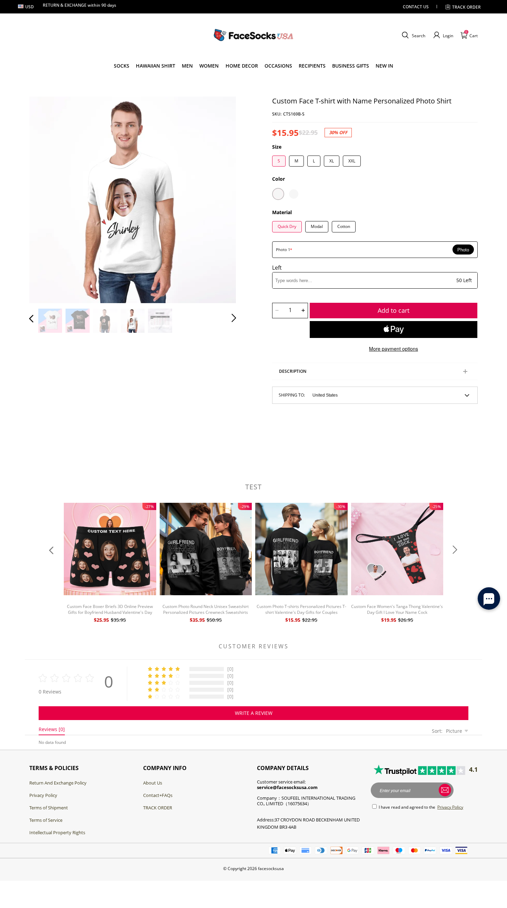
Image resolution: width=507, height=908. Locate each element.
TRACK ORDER (157, 808)
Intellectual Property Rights (57, 832)
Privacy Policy (43, 795)
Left (277, 267)
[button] (412, 35)
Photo (463, 249)
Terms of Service (45, 820)
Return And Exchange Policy (58, 783)
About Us (152, 783)
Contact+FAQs (157, 795)
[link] (121, 66)
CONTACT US (416, 7)
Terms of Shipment (48, 808)
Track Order (466, 7)
